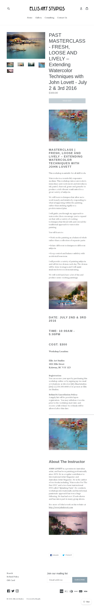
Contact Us (62, 17)
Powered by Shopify (33, 599)
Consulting (49, 17)
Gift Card (11, 580)
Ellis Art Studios (18, 599)
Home (29, 17)
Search (10, 573)
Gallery (38, 17)
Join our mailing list (57, 573)
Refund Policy (13, 577)
